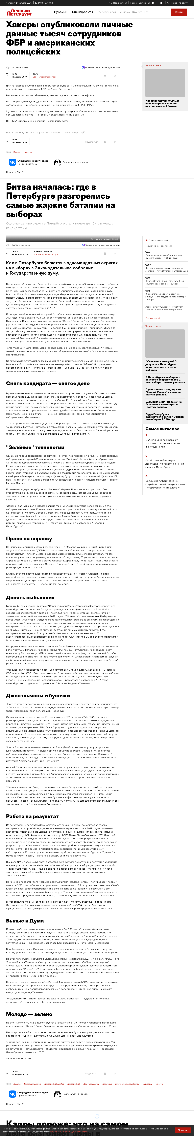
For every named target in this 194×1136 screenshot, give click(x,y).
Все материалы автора (45, 77)
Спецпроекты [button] (83, 12)
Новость (28, 152)
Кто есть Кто (140, 12)
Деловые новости (91, 1084)
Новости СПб (73, 1084)
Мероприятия (107, 12)
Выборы (159, 1084)
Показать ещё (152, 318)
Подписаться (120, 3)
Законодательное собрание (127, 1084)
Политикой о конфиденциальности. (69, 1131)
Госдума (16, 1084)
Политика (107, 1084)
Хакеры (16, 152)
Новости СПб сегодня (54, 1084)
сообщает (53, 89)
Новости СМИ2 (15, 172)
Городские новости (32, 1084)
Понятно (183, 1130)
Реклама (124, 12)
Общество (147, 1084)
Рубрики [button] (61, 12)
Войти (179, 12)
